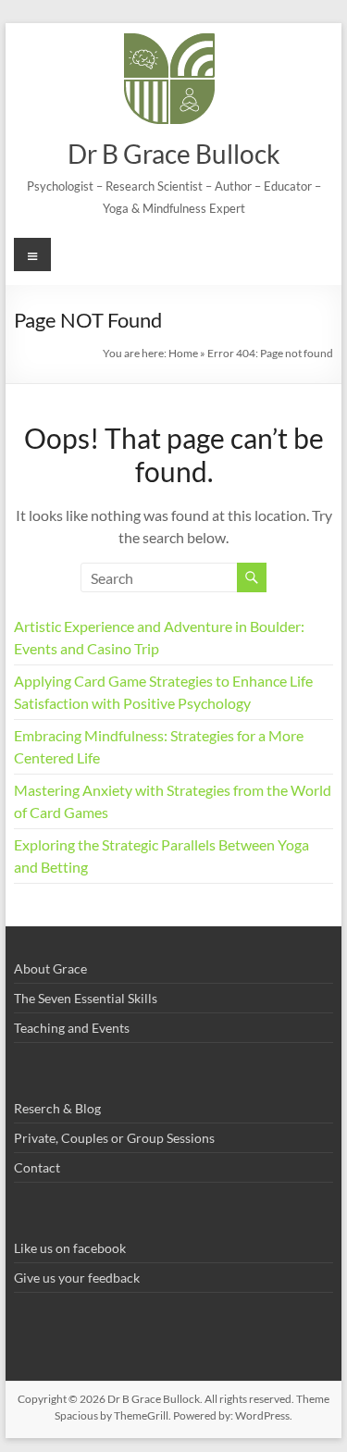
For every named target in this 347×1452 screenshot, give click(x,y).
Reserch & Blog (57, 1108)
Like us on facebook (70, 1248)
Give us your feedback (77, 1277)
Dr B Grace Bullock (174, 153)
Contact (37, 1167)
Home (183, 353)
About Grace (50, 968)
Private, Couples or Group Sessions (114, 1138)
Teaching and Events (72, 1028)
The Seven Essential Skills (85, 998)
